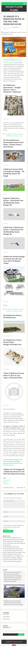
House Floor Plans (18, 641)
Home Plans (6, 616)
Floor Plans (6, 614)
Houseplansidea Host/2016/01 (11, 547)
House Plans (16, 27)
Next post (20, 487)
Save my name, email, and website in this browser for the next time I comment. (13, 527)
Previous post (9, 487)
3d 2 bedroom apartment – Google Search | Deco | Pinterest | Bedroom (13, 60)
